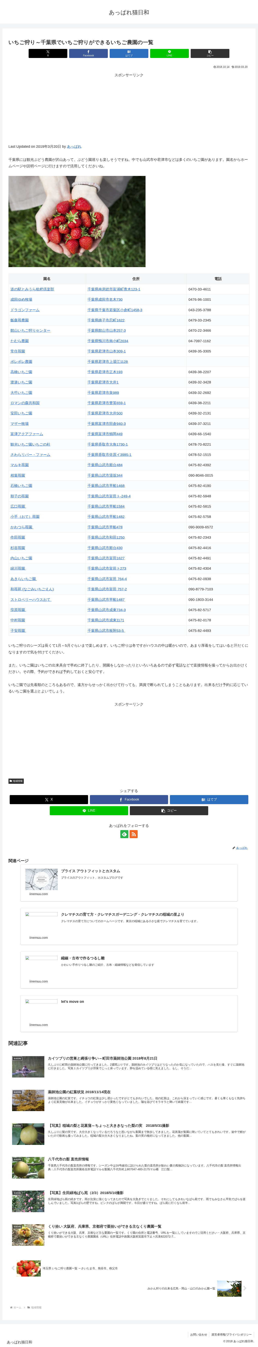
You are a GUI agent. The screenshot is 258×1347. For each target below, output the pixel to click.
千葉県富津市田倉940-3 (106, 424)
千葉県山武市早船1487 (106, 600)
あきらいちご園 (23, 579)
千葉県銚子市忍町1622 (106, 320)
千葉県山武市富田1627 (106, 558)
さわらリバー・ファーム (30, 455)
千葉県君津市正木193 (105, 372)
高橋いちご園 (21, 372)
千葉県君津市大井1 (103, 382)
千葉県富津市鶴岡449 (105, 434)
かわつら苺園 (21, 527)
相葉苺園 (17, 475)
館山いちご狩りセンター (30, 330)
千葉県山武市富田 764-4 (107, 579)
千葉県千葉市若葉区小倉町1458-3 (114, 310)
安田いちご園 (21, 413)
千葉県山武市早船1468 (106, 486)
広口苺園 (18, 506)
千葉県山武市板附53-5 (106, 631)
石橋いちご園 (21, 486)
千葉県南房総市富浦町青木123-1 (113, 289)
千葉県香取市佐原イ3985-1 (109, 455)
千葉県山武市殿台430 (105, 548)
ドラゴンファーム (25, 310)
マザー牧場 (19, 424)
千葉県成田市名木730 (105, 299)
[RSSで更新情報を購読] (134, 834)
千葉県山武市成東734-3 (106, 610)
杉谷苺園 (17, 548)
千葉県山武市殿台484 (105, 465)
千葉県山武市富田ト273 (106, 568)
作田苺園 (17, 537)
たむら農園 (19, 341)
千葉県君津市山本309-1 (106, 351)
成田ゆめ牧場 (21, 299)
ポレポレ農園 (21, 362)
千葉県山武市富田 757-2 (107, 589)
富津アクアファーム (26, 434)
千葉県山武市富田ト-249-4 (109, 496)
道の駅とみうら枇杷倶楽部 (32, 289)
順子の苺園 (19, 496)
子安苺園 (18, 631)
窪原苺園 (18, 610)
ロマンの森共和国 (25, 403)
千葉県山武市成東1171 (105, 620)
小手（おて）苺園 (25, 517)
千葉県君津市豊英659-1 (106, 403)
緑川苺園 (18, 568)
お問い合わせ (198, 1334)
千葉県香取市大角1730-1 (107, 444)
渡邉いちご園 (21, 382)
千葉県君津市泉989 (103, 393)
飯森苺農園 (19, 320)
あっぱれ (74, 147)
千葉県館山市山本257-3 (106, 330)
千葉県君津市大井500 (105, 413)
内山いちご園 (21, 558)
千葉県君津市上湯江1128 (107, 362)
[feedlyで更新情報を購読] (124, 834)
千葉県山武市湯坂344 (105, 475)
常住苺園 (17, 351)
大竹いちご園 (21, 393)
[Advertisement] (129, 113)
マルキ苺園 (19, 465)
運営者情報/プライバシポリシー (231, 1334)
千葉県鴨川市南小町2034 (107, 341)
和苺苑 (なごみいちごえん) (32, 589)
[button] (210, 53)
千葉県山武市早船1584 (106, 506)
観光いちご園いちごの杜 (30, 444)
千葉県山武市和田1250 (106, 537)
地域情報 (18, 781)
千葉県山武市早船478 (105, 527)
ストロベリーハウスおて (30, 600)
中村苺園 (17, 620)
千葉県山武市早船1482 (106, 517)
